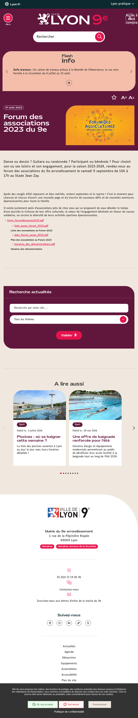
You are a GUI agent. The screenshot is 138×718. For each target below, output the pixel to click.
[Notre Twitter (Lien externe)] (88, 623)
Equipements (69, 663)
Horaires (47, 546)
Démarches (69, 658)
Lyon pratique (121, 3)
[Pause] (69, 83)
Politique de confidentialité (69, 711)
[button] (7, 71)
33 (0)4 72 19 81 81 (69, 577)
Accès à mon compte (130, 18)
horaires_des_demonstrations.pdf (34, 244)
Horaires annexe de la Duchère (77, 546)
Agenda (69, 652)
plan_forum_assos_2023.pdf (31, 235)
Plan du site (69, 680)
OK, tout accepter (44, 704)
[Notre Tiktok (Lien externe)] (78, 623)
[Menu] (8, 17)
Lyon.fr (15, 4)
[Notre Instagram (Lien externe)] (59, 623)
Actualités (69, 646)
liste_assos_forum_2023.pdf (31, 226)
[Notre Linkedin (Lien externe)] (69, 623)
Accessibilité (69, 675)
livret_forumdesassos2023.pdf (25, 220)
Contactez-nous (69, 589)
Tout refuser (73, 704)
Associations (69, 669)
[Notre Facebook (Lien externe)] (50, 623)
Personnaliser (100, 704)
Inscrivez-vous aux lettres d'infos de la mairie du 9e (69, 601)
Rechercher (45, 36)
